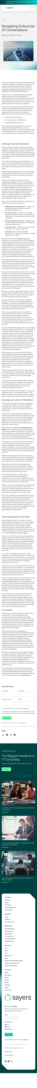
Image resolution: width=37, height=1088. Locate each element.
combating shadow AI (23, 238)
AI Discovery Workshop (11, 965)
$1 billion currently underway (19, 533)
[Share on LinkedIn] (7, 734)
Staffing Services (9, 941)
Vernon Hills (8, 990)
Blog (6, 948)
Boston (6, 977)
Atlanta (6, 972)
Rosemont (7, 985)
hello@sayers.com (25, 675)
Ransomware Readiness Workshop (14, 960)
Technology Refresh (10, 938)
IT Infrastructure (9, 936)
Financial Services (9, 922)
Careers (7, 902)
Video (6, 953)
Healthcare (7, 919)
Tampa (6, 987)
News (6, 950)
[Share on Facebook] (14, 734)
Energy (6, 917)
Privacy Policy (22, 722)
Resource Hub (8, 955)
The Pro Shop (8, 910)
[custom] (5, 1061)
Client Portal (8, 905)
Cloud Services (9, 931)
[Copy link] (3, 734)
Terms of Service (9, 1055)
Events (6, 958)
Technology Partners (10, 907)
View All (6, 769)
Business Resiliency (10, 928)
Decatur (7, 982)
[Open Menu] (31, 7)
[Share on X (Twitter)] (10, 734)
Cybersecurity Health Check (12, 963)
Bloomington (8, 975)
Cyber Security (8, 933)
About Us (7, 900)
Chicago (7, 980)
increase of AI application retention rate (13, 89)
